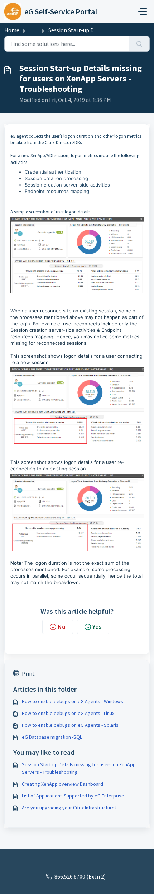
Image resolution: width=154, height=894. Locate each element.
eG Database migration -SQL (52, 737)
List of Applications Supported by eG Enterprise (73, 795)
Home (11, 30)
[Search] (139, 44)
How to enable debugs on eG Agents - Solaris (70, 725)
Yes (97, 626)
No (62, 626)
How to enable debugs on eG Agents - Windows (72, 701)
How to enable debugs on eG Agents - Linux (68, 713)
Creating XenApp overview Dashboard (62, 784)
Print (28, 673)
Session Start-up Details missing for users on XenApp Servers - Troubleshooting (79, 768)
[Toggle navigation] (142, 11)
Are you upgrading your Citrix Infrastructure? (69, 807)
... (33, 30)
